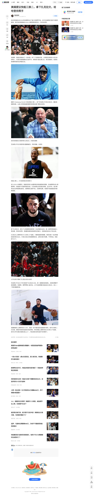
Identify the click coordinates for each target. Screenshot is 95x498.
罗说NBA (13, 351)
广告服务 (36, 487)
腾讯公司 (33, 493)
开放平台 (32, 487)
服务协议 (23, 487)
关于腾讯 (13, 487)
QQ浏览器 (49, 487)
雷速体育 (13, 429)
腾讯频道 (53, 487)
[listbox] (34, 391)
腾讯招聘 (40, 487)
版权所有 (36, 493)
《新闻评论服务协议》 (30, 445)
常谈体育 (13, 373)
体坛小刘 (13, 362)
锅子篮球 (13, 396)
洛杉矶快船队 (15, 20)
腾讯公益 (45, 487)
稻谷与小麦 (13, 440)
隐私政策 (28, 487)
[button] (80, 12)
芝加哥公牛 (42, 102)
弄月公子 (13, 407)
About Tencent (18, 487)
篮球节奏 (13, 418)
